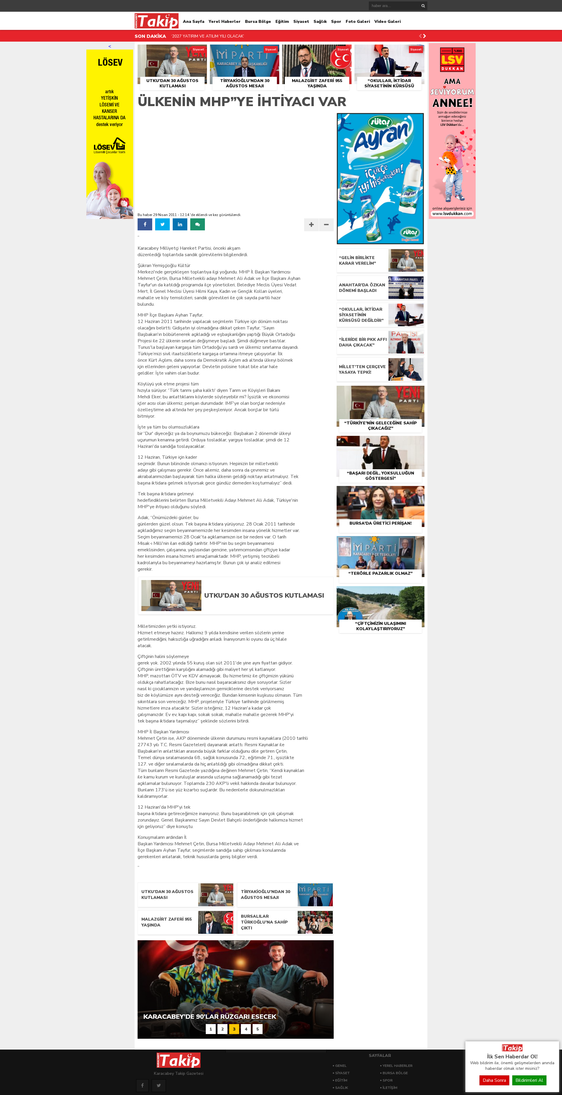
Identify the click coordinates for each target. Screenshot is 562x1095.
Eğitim (282, 21)
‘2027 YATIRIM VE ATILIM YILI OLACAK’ (207, 36)
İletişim (390, 1087)
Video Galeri (387, 21)
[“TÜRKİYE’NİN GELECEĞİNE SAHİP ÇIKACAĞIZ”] (380, 392)
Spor (336, 21)
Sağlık (320, 21)
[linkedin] (180, 224)
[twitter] (162, 224)
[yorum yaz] (197, 224)
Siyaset (301, 21)
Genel (341, 1065)
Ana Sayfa (193, 21)
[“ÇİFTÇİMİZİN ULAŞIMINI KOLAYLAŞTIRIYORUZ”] (380, 593)
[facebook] (145, 224)
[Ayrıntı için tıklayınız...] (452, 217)
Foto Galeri (358, 21)
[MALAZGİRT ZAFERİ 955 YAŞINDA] (317, 51)
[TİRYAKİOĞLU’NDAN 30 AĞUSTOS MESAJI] (244, 51)
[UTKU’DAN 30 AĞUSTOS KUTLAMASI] (172, 51)
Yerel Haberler (225, 21)
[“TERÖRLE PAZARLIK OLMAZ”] (380, 543)
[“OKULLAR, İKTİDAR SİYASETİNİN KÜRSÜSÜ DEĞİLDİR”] (389, 51)
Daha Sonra (494, 1080)
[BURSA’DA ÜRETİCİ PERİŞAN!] (380, 492)
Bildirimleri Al (529, 1080)
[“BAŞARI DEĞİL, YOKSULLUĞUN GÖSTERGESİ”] (380, 442)
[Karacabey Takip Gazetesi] (512, 1050)
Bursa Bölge (258, 21)
